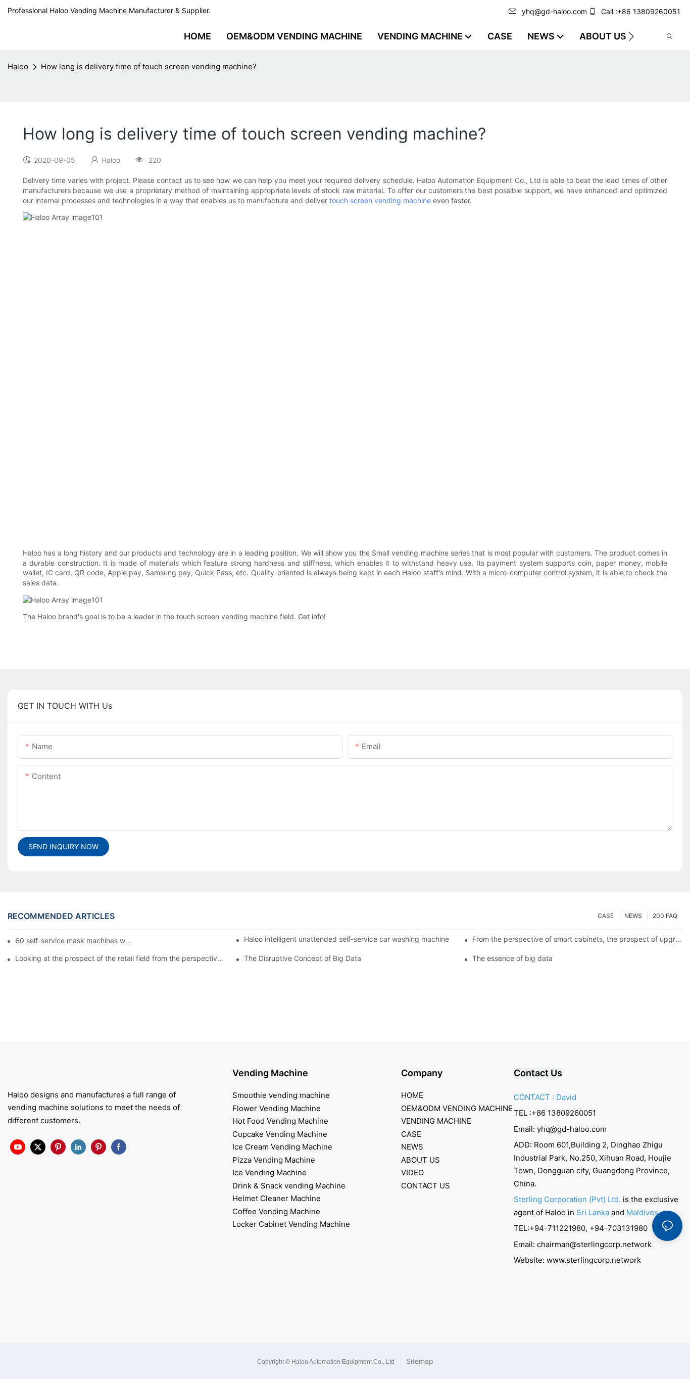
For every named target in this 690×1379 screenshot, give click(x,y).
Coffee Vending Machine (276, 1211)
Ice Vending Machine (269, 1172)
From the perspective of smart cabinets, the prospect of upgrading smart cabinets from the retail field (577, 939)
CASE (606, 916)
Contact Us (538, 1073)
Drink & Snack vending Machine (289, 1185)
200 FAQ (665, 916)
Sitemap (418, 1361)
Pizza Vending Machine (273, 1160)
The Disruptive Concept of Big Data (302, 958)
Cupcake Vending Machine (279, 1134)
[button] (631, 36)
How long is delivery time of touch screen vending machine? (149, 66)
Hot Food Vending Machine (280, 1121)
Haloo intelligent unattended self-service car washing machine (346, 939)
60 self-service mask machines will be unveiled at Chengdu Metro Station (74, 940)
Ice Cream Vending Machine (282, 1147)
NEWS (633, 916)
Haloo (18, 66)
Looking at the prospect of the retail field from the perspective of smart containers (120, 958)
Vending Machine (270, 1073)
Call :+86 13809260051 (640, 11)
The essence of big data (512, 958)
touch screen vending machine (380, 200)
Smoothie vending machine (281, 1095)
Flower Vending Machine (276, 1108)
